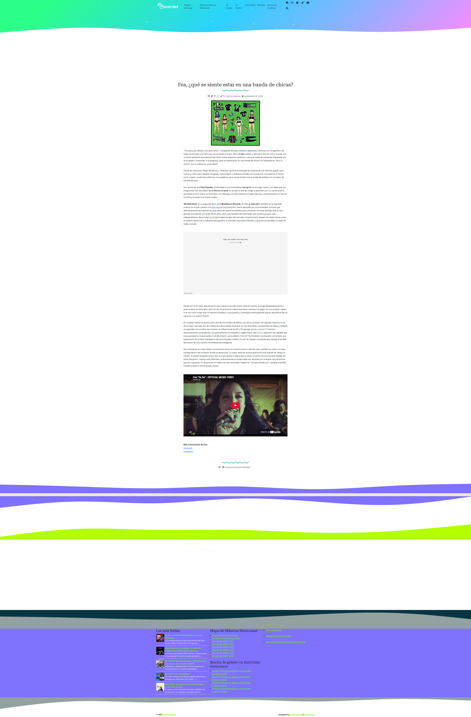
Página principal (188, 6)
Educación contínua (272, 6)
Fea (235, 467)
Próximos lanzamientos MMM (226, 638)
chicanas (229, 467)
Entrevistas (250, 5)
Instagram (188, 451)
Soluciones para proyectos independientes (286, 642)
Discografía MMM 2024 (223, 650)
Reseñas (261, 5)
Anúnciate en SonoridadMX (278, 636)
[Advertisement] (235, 59)
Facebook (187, 448)
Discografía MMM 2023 (223, 647)
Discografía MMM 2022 (223, 644)
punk (240, 467)
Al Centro (239, 6)
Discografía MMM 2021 (223, 641)
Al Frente (229, 6)
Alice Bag (216, 207)
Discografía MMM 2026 (223, 656)
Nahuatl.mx (309, 714)
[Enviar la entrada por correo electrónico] (219, 467)
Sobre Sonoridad (274, 630)
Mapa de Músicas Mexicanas (208, 6)
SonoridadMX (169, 715)
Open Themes (296, 714)
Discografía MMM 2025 (223, 653)
